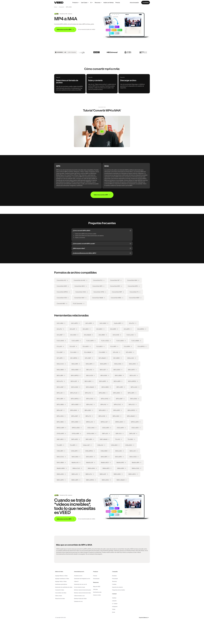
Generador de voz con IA (80, 584)
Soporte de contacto (117, 587)
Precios (117, 2)
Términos (114, 581)
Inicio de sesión (134, 2)
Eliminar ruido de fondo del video (82, 593)
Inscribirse (146, 2)
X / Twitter (114, 603)
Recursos (97, 2)
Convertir (61, 7)
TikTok (113, 609)
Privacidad (115, 578)
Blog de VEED (96, 586)
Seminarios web (97, 592)
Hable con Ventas (108, 2)
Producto (75, 2)
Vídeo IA (76, 581)
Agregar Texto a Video (61, 581)
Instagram (114, 606)
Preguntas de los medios (118, 590)
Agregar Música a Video (61, 575)
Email (113, 612)
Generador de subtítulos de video (63, 587)
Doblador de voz (78, 601)
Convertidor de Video (60, 593)
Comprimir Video (59, 590)
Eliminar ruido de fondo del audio (82, 590)
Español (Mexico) (143, 617)
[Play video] (102, 131)
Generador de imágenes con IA (82, 578)
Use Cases (84, 2)
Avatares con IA (78, 575)
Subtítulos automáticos (61, 584)
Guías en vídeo (97, 595)
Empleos (114, 575)
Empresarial (96, 578)
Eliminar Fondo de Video (80, 598)
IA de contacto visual (79, 587)
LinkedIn (114, 600)
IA (91, 2)
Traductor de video (60, 598)
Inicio (55, 7)
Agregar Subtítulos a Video (62, 578)
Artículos (95, 589)
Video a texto (58, 595)
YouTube (114, 598)
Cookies (114, 584)
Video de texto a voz (79, 595)
